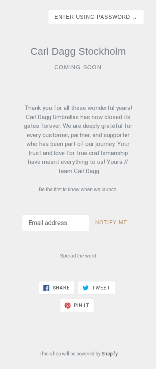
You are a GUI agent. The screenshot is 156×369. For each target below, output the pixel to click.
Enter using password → (96, 17)
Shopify (110, 354)
